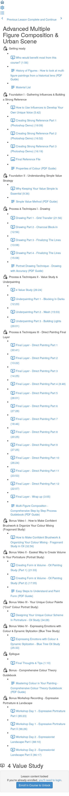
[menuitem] (2, 9)
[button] (2, 3)
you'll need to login (50, 780)
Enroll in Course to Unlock (34, 785)
